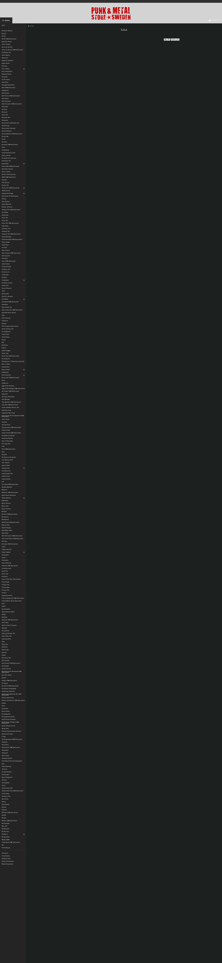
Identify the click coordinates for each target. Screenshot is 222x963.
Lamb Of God (6, 465)
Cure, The (5, 220)
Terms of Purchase (8, 861)
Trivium (4, 769)
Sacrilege (5, 649)
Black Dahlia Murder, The (10, 123)
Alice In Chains (7, 47)
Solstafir (5, 708)
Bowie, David (6, 155)
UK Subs (4, 780)
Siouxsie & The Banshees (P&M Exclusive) (11, 672)
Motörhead (5, 519)
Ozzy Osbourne (6, 563)
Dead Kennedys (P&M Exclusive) (12, 239)
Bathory (4, 109)
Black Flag (5, 125)
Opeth (4, 557)
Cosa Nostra (6, 201)
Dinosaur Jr (6, 272)
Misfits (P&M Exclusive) (10, 514)
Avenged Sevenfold (8, 85)
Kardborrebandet (7, 438)
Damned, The (6, 231)
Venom (4, 801)
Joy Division (6, 424)
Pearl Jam (5, 574)
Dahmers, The (6, 228)
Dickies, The (6, 269)
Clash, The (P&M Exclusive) (10, 188)
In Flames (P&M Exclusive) (10, 391)
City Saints (5, 182)
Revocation (5, 630)
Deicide (4, 247)
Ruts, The (5, 644)
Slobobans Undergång (9, 688)
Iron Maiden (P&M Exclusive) (11, 402)
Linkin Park (6, 476)
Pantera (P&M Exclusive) (10, 565)
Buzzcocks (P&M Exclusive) (10, 166)
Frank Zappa (6, 847)
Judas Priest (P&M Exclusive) (11, 433)
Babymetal (5, 90)
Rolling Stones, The (8, 633)
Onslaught (5, 555)
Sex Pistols (5, 660)
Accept (4, 33)
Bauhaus (4, 112)
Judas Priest (6, 430)
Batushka (5, 106)
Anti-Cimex (5, 68)
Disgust (4, 277)
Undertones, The (7, 788)
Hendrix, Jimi (6, 410)
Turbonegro (5, 774)
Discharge (5, 274)
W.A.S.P (4, 815)
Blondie (4, 142)
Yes (3, 845)
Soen (3, 706)
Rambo (4, 614)
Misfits (4, 511)
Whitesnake (5, 823)
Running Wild (6, 639)
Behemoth (5, 120)
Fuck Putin (5, 334)
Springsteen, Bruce (8, 716)
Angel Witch (6, 63)
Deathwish (5, 245)
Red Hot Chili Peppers (9, 625)
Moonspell (5, 517)
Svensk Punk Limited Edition (11, 731)
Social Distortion (8, 697)
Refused (4, 628)
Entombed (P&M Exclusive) (10, 302)
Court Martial (6, 204)
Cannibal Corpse (7, 169)
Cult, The (5, 217)
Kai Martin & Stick (8, 435)
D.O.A (32, 26)
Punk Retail (6, 856)
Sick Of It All (6, 668)
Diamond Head (6, 266)
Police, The (5, 590)
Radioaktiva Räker (8, 612)
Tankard (4, 742)
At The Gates (6, 79)
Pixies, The (5, 584)
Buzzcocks (5, 163)
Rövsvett (4, 647)
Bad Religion (6, 101)
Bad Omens (5, 98)
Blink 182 (5, 136)
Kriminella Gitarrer (9, 457)
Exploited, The (7, 307)
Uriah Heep (5, 793)
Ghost (3, 339)
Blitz (3, 139)
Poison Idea (6, 587)
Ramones (4, 617)
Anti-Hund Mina (7, 71)
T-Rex (4, 736)
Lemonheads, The (7, 473)
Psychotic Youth (7, 595)
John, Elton (5, 419)
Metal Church (6, 503)
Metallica (5, 506)
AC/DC (4, 36)
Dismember (5, 280)
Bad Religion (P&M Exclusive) (12, 104)
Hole (3, 380)
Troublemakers (7, 772)
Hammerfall (6, 367)
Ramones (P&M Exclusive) (10, 620)
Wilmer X (5, 834)
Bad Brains (5, 93)
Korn (3, 452)
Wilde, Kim (5, 831)
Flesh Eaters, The (8, 329)
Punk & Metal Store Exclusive (12, 601)
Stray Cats (5, 728)
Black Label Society (8, 128)
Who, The (4, 826)
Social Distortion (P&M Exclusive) (13, 700)
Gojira (4, 348)
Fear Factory (6, 318)
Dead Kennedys (6, 237)
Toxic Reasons (6, 766)
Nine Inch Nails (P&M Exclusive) (12, 538)
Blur (3, 147)
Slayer (4, 677)
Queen (4, 606)
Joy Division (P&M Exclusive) (11, 427)
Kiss (3, 446)
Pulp (3, 603)
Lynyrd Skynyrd (7, 487)
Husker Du (5, 383)
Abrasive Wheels (7, 30)
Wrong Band (5, 837)
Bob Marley (5, 150)
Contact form (6, 858)
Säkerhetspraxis (7, 864)
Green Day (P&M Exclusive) (10, 356)
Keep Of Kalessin (7, 441)
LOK (3, 481)
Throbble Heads (7, 758)
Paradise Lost (6, 568)
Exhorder (5, 304)
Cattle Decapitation (9, 174)
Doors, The (5, 285)
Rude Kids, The (6, 636)
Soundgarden (6, 714)
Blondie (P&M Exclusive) (10, 144)
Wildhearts (5, 829)
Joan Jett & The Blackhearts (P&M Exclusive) (13, 416)
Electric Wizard (7, 296)
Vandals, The (6, 796)
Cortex (4, 199)
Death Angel (6, 242)
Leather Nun (6, 468)
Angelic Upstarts (7, 60)
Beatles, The (6, 117)
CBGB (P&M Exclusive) (9, 177)
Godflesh (5, 345)
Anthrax (4, 66)
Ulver (3, 785)
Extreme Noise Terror (9, 312)
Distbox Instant (7, 283)
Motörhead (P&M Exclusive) (11, 522)
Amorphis (5, 58)
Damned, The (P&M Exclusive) (11, 234)
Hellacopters (6, 375)
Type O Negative (7, 777)
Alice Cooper (6, 44)
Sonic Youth (6, 711)
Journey (4, 422)
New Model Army (7, 530)
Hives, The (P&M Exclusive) (10, 377)
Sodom (4, 703)
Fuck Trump (5, 337)
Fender (4, 323)
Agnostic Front (7, 41)
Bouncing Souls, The (8, 152)
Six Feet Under (7, 675)
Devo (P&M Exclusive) (9, 261)
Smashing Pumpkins (8, 691)
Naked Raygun (6, 527)
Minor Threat (6, 509)
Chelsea (4, 180)
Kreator (4, 454)
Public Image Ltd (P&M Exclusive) (13, 598)
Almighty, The (6, 52)
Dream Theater (6, 288)
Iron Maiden (6, 399)
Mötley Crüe (6, 525)
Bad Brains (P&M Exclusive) (11, 96)
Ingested (5, 394)
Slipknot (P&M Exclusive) (10, 686)
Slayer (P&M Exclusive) (9, 680)
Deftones (5, 258)
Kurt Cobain (6, 462)
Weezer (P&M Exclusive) (9, 820)
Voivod (4, 807)
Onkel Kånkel (6, 552)
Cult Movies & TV (7, 460)
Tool (3, 764)
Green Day (5, 353)
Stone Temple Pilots (8, 726)
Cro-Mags (5, 212)
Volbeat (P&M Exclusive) (10, 812)
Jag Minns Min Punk (8, 413)
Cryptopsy (5, 215)
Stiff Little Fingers (9, 719)
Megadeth (5, 500)
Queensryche (6, 609)
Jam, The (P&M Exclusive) (10, 405)
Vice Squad (5, 804)
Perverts (4, 576)
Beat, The (5, 114)
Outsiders (5, 560)
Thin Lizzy (5, 755)
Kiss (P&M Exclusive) (8, 449)
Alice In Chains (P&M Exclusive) (12, 49)
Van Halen (5, 799)
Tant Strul (5, 744)
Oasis (3, 546)
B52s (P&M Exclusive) (8, 87)
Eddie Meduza (6, 498)
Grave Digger (6, 350)
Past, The (5, 571)
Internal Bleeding (8, 396)
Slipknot (5, 683)
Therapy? (5, 753)
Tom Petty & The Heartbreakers (12, 761)
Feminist (5, 320)
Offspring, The (7, 549)
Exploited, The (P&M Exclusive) (12, 310)
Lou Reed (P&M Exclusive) (10, 484)
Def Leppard (6, 255)
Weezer (4, 818)
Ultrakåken (6, 782)
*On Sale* (5, 853)
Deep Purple (6, 250)
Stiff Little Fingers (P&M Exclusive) (10, 723)
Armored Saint (6, 74)
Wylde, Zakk (6, 839)
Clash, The (5, 185)
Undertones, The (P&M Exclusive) (12, 791)
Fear (3, 315)
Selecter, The (6, 658)
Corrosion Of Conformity (10, 196)
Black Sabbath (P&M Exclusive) (12, 134)
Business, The (6, 161)
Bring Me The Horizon (9, 158)
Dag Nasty (5, 226)
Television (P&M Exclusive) (11, 747)
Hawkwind (5, 372)
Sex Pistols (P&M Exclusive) (11, 663)
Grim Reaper (6, 358)
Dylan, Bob (5, 293)
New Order (5, 533)
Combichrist (6, 190)
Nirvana (4, 541)
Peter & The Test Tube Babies (11, 579)
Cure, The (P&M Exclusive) (10, 223)
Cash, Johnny (6, 171)
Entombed (5, 299)
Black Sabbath (6, 131)
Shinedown (5, 666)
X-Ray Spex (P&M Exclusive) (11, 842)
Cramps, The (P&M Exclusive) (11, 209)
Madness (4, 489)
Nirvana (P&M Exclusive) (10, 544)
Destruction (6, 264)
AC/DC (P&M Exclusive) (9, 39)
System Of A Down (7, 734)
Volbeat (4, 810)
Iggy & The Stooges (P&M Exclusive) (13, 388)
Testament (5, 750)
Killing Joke (6, 443)
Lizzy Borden (6, 479)
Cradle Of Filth (7, 207)
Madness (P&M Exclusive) (10, 492)
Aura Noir (5, 82)
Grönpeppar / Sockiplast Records (13, 361)
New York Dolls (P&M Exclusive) (12, 536)
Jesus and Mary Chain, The (10, 407)
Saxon (4, 655)
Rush (3, 641)
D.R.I (3, 291)
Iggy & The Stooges (8, 386)
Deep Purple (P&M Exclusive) (11, 253)
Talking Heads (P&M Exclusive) (12, 739)
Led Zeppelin (6, 471)
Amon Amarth (6, 55)
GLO (3, 342)
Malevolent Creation (9, 495)
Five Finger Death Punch (10, 326)
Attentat (4, 77)
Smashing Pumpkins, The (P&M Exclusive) (11, 695)
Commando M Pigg (7, 193)
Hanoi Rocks (6, 369)
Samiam (4, 652)
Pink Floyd (5, 582)
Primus (4, 592)
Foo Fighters (6, 331)
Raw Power (5, 622)
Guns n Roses (6, 364)
